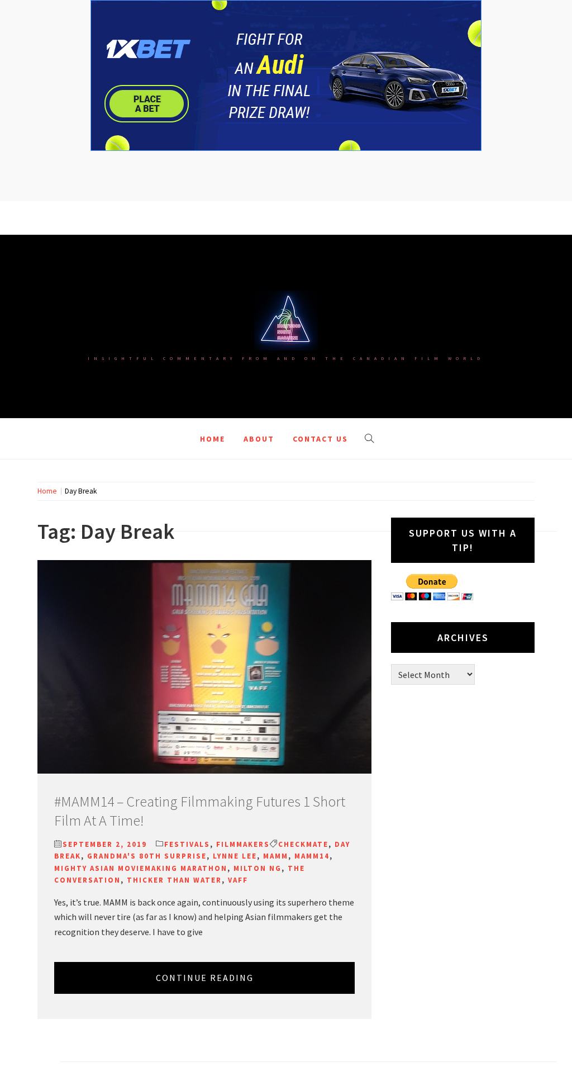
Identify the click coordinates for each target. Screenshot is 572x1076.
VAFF (238, 880)
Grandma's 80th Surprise (147, 856)
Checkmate (303, 844)
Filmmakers (243, 844)
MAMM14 (312, 856)
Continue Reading (205, 977)
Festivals (187, 844)
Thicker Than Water (174, 880)
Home (212, 439)
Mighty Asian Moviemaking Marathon (140, 868)
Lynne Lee (235, 856)
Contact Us (320, 439)
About (259, 439)
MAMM (275, 856)
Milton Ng (257, 868)
